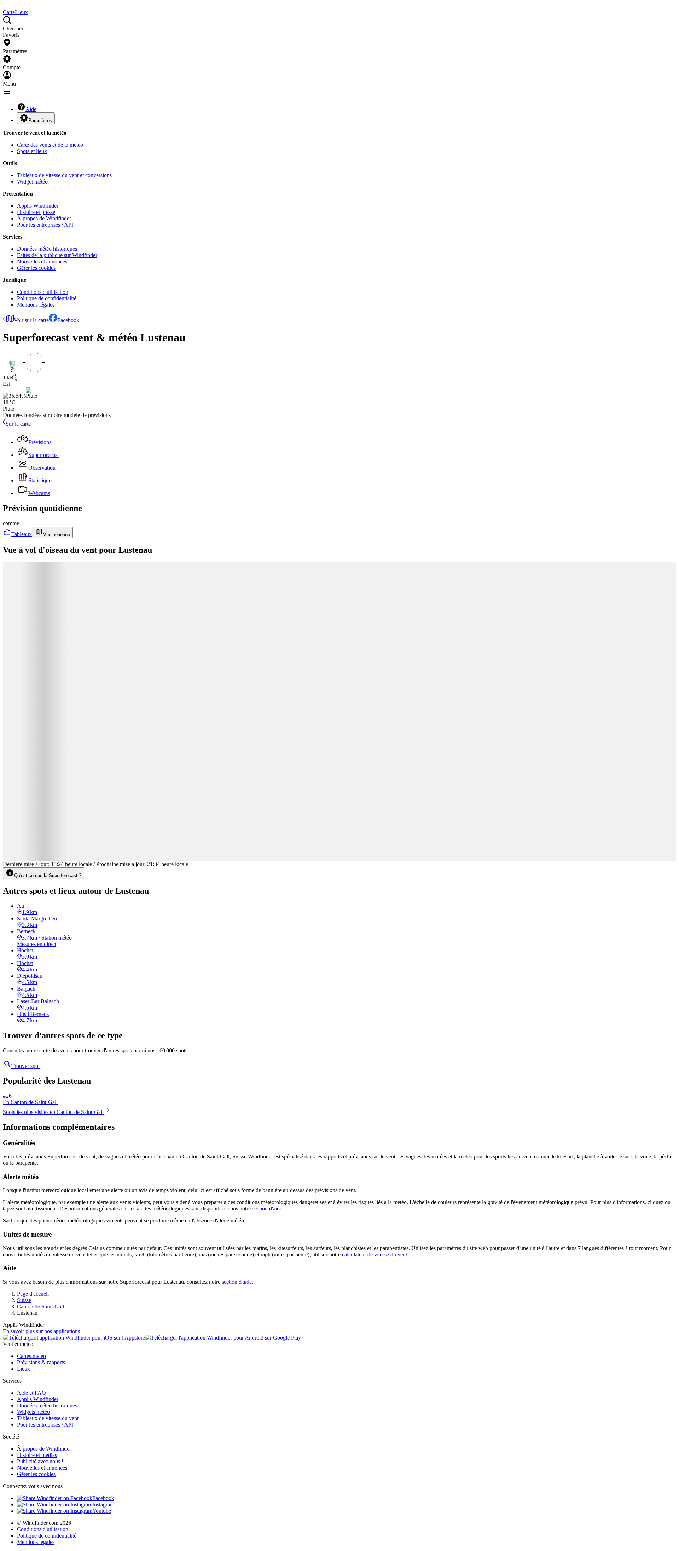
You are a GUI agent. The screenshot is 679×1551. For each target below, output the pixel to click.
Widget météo (32, 182)
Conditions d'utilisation (42, 292)
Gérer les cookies (36, 268)
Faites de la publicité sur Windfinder (57, 255)
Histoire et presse (36, 212)
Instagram (103, 1504)
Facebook (68, 320)
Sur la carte (18, 424)
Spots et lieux (32, 151)
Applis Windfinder (37, 206)
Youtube (101, 1511)
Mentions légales (35, 305)
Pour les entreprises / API (45, 225)
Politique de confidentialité (46, 298)
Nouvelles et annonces (42, 261)
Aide (30, 109)
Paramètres (40, 120)
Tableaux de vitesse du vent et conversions (64, 175)
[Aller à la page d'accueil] (3, 6)
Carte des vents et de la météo (50, 145)
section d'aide (267, 1209)
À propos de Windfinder (44, 218)
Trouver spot (25, 1066)
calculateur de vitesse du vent (374, 1254)
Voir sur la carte (31, 320)
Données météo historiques (47, 249)
